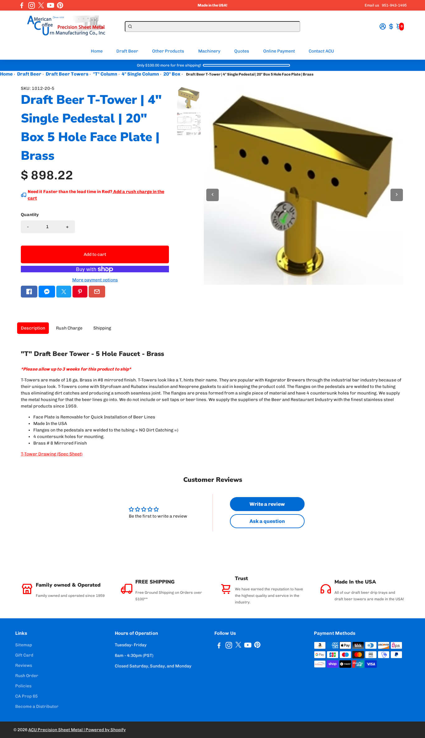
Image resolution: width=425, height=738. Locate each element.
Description (33, 328)
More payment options (95, 280)
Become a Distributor (36, 706)
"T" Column (105, 74)
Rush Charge (69, 328)
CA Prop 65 (26, 696)
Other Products (168, 51)
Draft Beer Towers (67, 74)
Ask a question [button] (267, 521)
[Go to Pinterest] (60, 5)
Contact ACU (321, 51)
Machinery (209, 51)
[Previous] (212, 195)
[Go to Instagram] (31, 5)
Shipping (102, 328)
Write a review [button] (267, 504)
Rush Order (26, 675)
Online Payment (279, 51)
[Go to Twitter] (41, 5)
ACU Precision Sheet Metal (56, 729)
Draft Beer (127, 51)
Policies (23, 685)
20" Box (171, 74)
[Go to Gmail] (97, 292)
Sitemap (23, 644)
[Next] (396, 195)
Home (97, 51)
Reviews (23, 665)
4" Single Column (140, 74)
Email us (372, 5)
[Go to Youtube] (50, 5)
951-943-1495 (394, 5)
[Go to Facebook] (21, 5)
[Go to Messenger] (47, 292)
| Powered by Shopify (105, 729)
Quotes (241, 51)
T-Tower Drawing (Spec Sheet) (51, 454)
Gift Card (24, 655)
